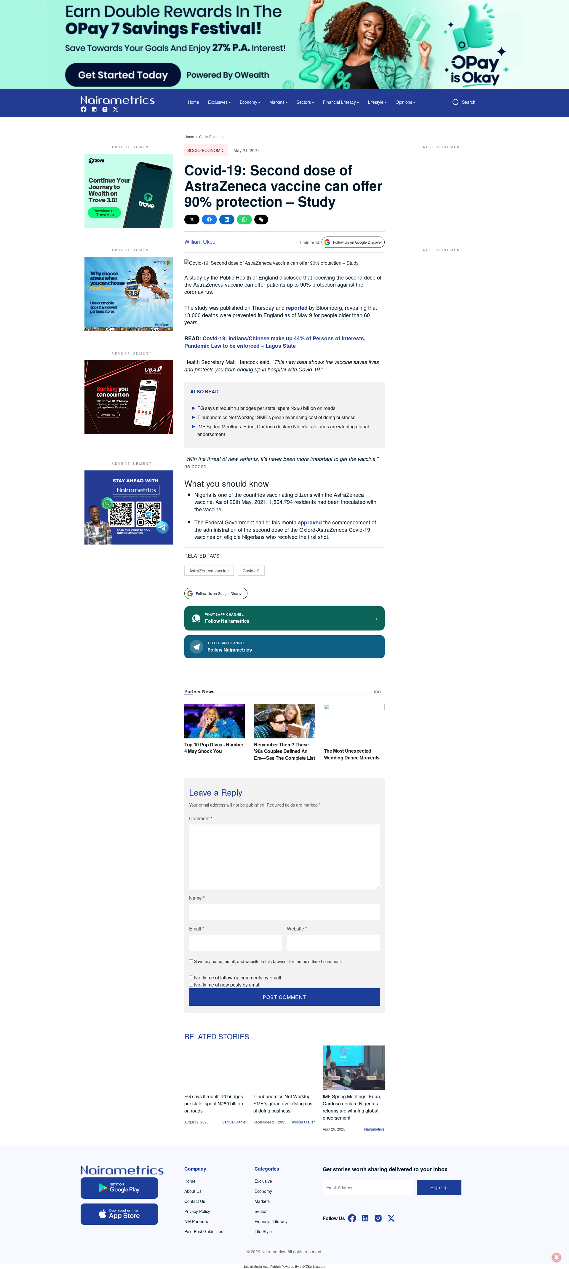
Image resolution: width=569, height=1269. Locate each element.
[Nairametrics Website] (118, 99)
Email (196, 928)
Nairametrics (374, 1128)
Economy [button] (248, 102)
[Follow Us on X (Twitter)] (391, 1217)
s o (223, 502)
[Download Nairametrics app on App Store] (119, 1214)
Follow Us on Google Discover (357, 242)
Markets (262, 1201)
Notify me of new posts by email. (228, 984)
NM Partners (196, 1221)
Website (297, 928)
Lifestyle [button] (375, 102)
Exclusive (263, 1181)
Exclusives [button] (218, 102)
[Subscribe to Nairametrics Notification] (556, 1257)
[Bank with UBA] (128, 397)
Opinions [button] (404, 102)
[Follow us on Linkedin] (94, 108)
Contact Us (194, 1201)
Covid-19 (251, 571)
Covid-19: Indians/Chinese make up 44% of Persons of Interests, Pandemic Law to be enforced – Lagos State (274, 341)
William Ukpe (199, 241)
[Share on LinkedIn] (226, 219)
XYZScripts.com (313, 1266)
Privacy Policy (197, 1211)
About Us (193, 1191)
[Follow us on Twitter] (116, 108)
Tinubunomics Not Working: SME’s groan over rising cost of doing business (276, 417)
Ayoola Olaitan (304, 1121)
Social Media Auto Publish (262, 1266)
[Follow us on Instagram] (105, 108)
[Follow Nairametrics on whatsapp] (128, 507)
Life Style (263, 1231)
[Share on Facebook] (209, 219)
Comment (200, 818)
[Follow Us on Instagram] (378, 1217)
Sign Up (438, 1187)
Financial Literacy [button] (339, 102)
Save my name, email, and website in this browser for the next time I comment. (268, 961)
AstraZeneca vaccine (209, 571)
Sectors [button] (304, 102)
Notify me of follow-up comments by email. (238, 977)
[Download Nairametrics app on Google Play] (119, 1188)
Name (197, 897)
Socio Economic (212, 136)
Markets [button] (276, 102)
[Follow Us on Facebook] (352, 1217)
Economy (263, 1191)
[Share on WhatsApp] (244, 219)
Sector (261, 1211)
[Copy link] (261, 219)
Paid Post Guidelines (203, 1231)
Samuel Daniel (234, 1121)
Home (193, 102)
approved (310, 522)
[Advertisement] (440, 191)
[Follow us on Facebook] (84, 108)
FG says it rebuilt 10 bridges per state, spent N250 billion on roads (266, 408)
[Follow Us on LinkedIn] (365, 1217)
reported (297, 308)
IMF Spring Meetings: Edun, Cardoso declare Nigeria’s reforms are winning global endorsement (352, 1107)
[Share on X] (191, 219)
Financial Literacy (271, 1221)
